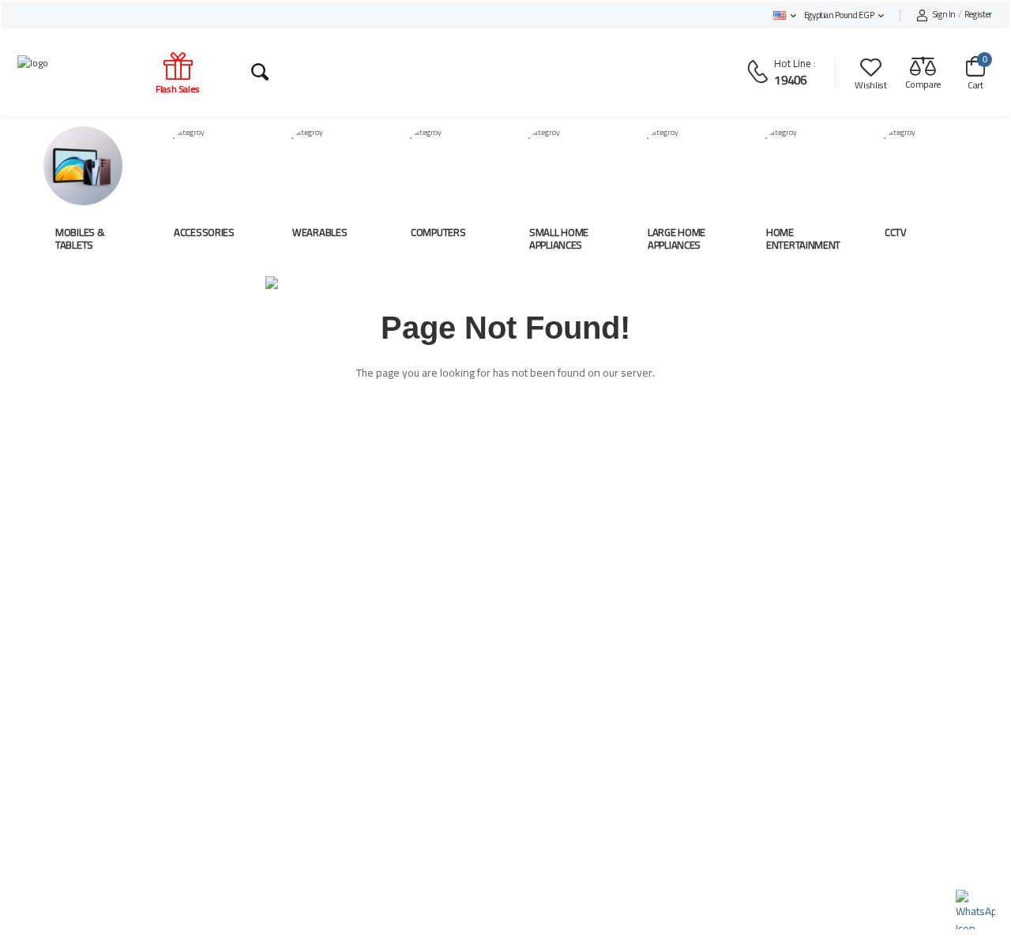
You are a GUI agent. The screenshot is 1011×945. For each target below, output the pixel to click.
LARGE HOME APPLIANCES (676, 238)
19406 (790, 80)
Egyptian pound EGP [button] (839, 15)
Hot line (792, 63)
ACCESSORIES (204, 232)
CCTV (896, 232)
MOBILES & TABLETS (79, 238)
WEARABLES (319, 232)
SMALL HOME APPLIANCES (558, 238)
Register (962, 15)
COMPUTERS (438, 232)
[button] (784, 15)
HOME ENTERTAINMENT (803, 238)
